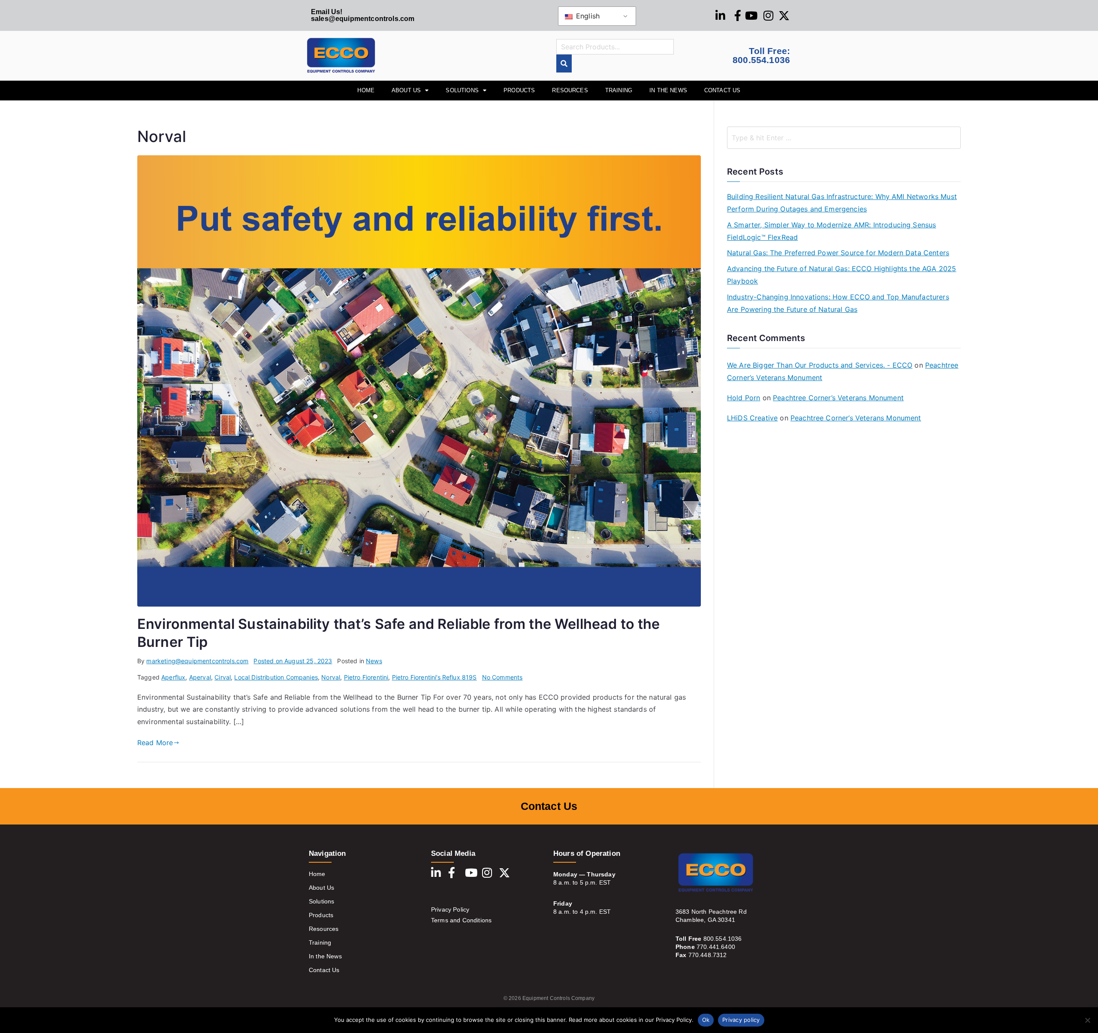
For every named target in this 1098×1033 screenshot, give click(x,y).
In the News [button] (668, 90)
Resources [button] (570, 90)
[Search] (564, 63)
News (374, 661)
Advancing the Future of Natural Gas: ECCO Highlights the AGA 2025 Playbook (841, 274)
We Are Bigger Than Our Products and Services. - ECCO (819, 365)
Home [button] (365, 90)
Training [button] (618, 90)
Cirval (222, 677)
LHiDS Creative (752, 418)
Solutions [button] (462, 90)
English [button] (587, 16)
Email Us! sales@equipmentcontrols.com (362, 15)
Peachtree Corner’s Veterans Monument (838, 397)
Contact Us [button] (722, 90)
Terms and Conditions (461, 920)
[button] (1087, 1020)
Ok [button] (706, 1019)
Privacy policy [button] (741, 1019)
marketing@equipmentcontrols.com (197, 661)
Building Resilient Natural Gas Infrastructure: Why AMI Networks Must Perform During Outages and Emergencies (842, 202)
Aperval (200, 677)
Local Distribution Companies (275, 677)
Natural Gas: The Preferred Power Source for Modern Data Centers (838, 252)
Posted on (292, 661)
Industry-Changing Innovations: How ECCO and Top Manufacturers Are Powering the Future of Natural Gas (838, 303)
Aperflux (173, 677)
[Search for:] (843, 137)
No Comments (502, 677)
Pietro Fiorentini (366, 677)
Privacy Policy (450, 909)
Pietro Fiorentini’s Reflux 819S (434, 677)
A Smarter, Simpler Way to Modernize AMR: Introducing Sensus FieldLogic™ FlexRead (831, 231)
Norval (330, 677)
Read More (155, 742)
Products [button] (519, 90)
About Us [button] (406, 90)
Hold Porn (743, 397)
